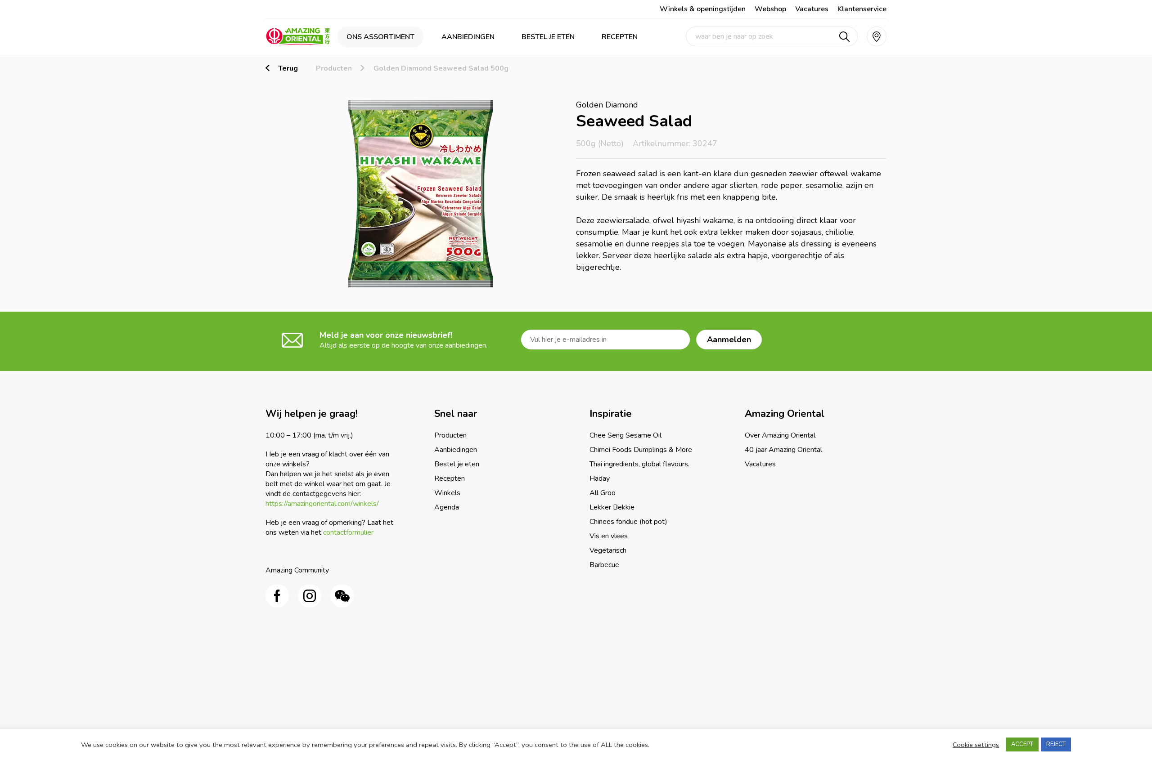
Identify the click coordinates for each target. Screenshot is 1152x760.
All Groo (603, 493)
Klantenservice (861, 9)
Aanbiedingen (468, 37)
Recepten (620, 37)
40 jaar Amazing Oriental (783, 450)
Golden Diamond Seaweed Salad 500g (441, 68)
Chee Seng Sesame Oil (626, 435)
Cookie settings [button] (976, 745)
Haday (600, 478)
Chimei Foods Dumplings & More (641, 450)
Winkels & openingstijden (703, 9)
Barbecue (604, 565)
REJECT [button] (1056, 744)
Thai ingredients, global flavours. (639, 464)
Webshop (770, 9)
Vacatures (811, 9)
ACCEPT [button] (1022, 744)
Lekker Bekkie (612, 507)
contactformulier (348, 532)
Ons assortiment (380, 37)
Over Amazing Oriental (780, 435)
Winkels (447, 493)
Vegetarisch (608, 550)
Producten (334, 68)
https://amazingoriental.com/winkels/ (322, 504)
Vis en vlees (609, 536)
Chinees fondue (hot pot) (628, 522)
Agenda (446, 507)
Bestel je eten (548, 37)
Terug (288, 68)
